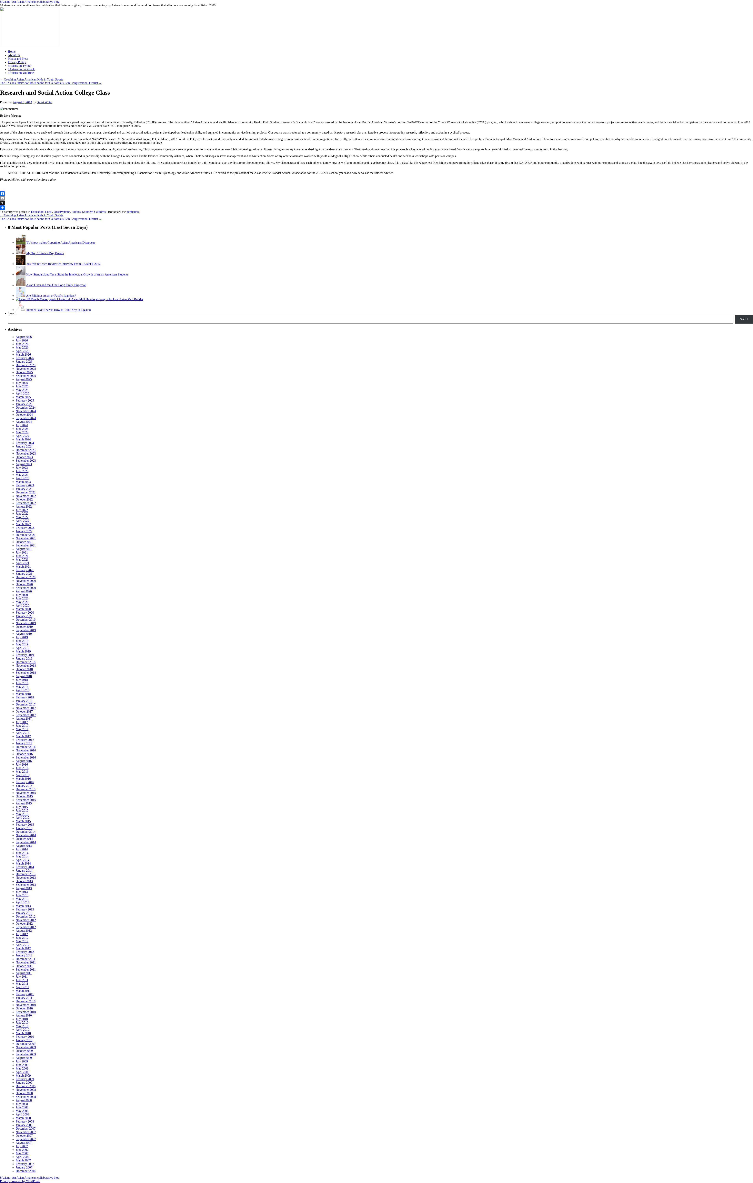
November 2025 (26, 368)
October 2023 (24, 457)
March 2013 (23, 906)
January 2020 (24, 616)
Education (37, 211)
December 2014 (25, 831)
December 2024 (25, 407)
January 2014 (24, 870)
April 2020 (22, 605)
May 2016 (22, 771)
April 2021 (22, 563)
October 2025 (24, 372)
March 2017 (23, 736)
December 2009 (25, 1043)
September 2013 (26, 884)
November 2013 (26, 877)
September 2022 (26, 503)
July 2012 (22, 934)
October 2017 (24, 711)
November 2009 (26, 1047)
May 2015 (22, 814)
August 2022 (24, 506)
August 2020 (24, 591)
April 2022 (22, 520)
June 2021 (22, 556)
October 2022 (24, 499)
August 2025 (24, 379)
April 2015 (22, 817)
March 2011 (23, 990)
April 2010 (22, 1029)
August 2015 (24, 803)
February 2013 (25, 909)
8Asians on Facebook (21, 69)
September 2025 (26, 375)
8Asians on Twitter (19, 65)
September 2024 (26, 418)
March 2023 (23, 481)
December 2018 (25, 662)
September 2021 (26, 545)
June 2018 (22, 683)
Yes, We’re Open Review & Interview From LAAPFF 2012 (63, 263)
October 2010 (24, 1008)
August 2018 (24, 676)
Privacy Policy (17, 62)
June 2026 (22, 344)
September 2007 (26, 1139)
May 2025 (22, 390)
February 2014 (25, 867)
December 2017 (25, 704)
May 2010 (22, 1026)
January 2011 (24, 997)
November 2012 (26, 920)
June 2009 (22, 1065)
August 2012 (24, 930)
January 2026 (24, 361)
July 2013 (22, 891)
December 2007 (25, 1128)
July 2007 (22, 1146)
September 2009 (26, 1054)
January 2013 (24, 913)
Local (48, 211)
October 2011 (24, 966)
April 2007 (22, 1156)
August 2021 (24, 549)
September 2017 (26, 715)
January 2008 (24, 1125)
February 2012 (25, 951)
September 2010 (26, 1012)
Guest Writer (44, 102)
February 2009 (25, 1079)
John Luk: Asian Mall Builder (124, 299)
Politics (76, 211)
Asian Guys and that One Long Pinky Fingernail (56, 285)
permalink (132, 211)
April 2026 (22, 351)
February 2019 (25, 655)
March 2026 (23, 354)
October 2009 (24, 1050)
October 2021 (24, 541)
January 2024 (24, 446)
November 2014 (26, 835)
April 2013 (22, 902)
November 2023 (26, 453)
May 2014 (22, 856)
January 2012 (24, 955)
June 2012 (22, 937)
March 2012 (23, 948)
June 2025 (22, 386)
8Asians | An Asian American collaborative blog (29, 1)
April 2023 (22, 478)
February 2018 (25, 697)
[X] (376, 203)
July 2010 (22, 1019)
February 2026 (25, 358)
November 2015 (26, 792)
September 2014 (26, 842)
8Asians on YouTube (21, 72)
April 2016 (22, 775)
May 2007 (22, 1153)
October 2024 (24, 414)
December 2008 (25, 1086)
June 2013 (22, 895)
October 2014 (24, 838)
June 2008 (22, 1107)
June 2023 (22, 471)
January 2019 (24, 658)
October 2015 (24, 796)
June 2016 (22, 768)
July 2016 (22, 764)
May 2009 (22, 1068)
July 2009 (22, 1061)
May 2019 (22, 644)
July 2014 (22, 849)
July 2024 (22, 425)
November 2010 (26, 1004)
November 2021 (26, 538)
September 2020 (26, 587)
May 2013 (22, 898)
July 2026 (22, 340)
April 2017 (22, 732)
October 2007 (24, 1135)
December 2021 (25, 534)
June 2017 (22, 725)
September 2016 (26, 757)
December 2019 (25, 619)
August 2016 (24, 761)
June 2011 (22, 980)
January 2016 (24, 785)
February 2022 (25, 527)
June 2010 (22, 1022)
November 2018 (26, 665)
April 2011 (22, 987)
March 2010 (23, 1033)
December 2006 (25, 1171)
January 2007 (24, 1167)
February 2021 (25, 570)
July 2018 (22, 679)
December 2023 (25, 450)
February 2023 (25, 485)
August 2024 (24, 421)
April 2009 (22, 1072)
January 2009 (24, 1082)
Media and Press (18, 58)
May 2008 (22, 1111)
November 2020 (26, 580)
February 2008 (25, 1121)
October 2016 (24, 754)
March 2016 (23, 778)
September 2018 (26, 672)
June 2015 (22, 810)
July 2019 (22, 637)
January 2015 (24, 828)
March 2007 (23, 1160)
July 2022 (22, 510)
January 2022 (24, 531)
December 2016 (25, 746)
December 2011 (25, 959)
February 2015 (25, 824)
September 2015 (26, 799)
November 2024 (26, 411)
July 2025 (22, 382)
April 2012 (22, 944)
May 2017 (22, 729)
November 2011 (26, 962)
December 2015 (25, 789)
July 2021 (22, 552)
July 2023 (22, 467)
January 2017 (24, 743)
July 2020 (22, 595)
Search (12, 313)
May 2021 (22, 559)
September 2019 (26, 630)
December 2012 (25, 916)
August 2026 (24, 337)
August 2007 (24, 1142)
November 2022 (26, 496)
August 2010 (24, 1015)
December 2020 (25, 577)
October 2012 (24, 923)
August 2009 (24, 1057)
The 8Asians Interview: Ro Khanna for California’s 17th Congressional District (51, 83)
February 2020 (25, 612)
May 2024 (22, 432)
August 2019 (24, 633)
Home (11, 51)
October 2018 (24, 669)
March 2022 (23, 524)
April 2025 (22, 393)
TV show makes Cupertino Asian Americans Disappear (60, 242)
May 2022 (22, 517)
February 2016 (25, 782)
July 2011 (22, 976)
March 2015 (23, 821)
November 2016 (26, 750)
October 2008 (24, 1093)
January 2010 (24, 1040)
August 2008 (24, 1100)
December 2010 (25, 1001)
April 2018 (22, 690)
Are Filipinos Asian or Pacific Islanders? (51, 295)
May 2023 (22, 474)
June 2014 (22, 853)
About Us (14, 55)
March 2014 (23, 863)
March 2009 (23, 1075)
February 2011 (25, 994)
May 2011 (22, 983)
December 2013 (25, 874)
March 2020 (23, 609)
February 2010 (25, 1036)
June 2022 (22, 513)
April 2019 (22, 648)
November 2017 (26, 708)
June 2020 (22, 598)
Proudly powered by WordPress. (20, 1181)
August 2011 (24, 973)
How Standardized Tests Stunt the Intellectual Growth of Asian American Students (77, 274)
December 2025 (25, 365)
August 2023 (24, 464)
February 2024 (25, 443)
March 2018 (23, 693)
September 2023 (26, 460)
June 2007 (22, 1149)
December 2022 (25, 492)
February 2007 (25, 1164)
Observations (62, 211)
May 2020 (22, 602)
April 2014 (22, 860)
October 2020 (24, 584)
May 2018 (22, 686)
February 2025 (25, 400)
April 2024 (22, 435)
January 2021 (24, 573)
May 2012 (22, 941)
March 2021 (23, 566)
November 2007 (26, 1132)
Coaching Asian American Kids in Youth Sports (31, 79)
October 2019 (24, 626)
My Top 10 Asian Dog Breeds (45, 253)
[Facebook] (376, 193)
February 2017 (25, 739)
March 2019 (23, 651)
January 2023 (24, 488)
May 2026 (22, 347)
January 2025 (24, 404)
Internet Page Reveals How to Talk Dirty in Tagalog (58, 309)
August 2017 (24, 718)
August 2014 (24, 845)
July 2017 (22, 722)
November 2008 (26, 1089)
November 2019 (26, 623)
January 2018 (24, 701)
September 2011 (26, 969)
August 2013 (24, 888)
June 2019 (22, 640)
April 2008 (22, 1114)
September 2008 (26, 1096)
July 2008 (22, 1103)
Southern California (94, 211)
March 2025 (23, 397)
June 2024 (22, 428)
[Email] (376, 198)
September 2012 (26, 927)
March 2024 (23, 439)
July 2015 (22, 807)
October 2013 (24, 881)
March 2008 (23, 1118)
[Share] (376, 207)
